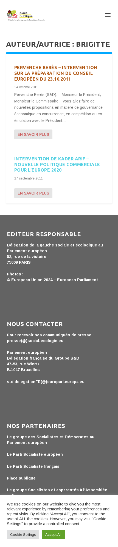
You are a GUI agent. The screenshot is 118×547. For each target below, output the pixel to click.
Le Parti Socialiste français (33, 466)
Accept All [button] (53, 535)
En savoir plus (33, 134)
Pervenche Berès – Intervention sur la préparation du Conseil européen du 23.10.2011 (55, 73)
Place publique (21, 478)
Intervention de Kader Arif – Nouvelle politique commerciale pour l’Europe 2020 (57, 164)
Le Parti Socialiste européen (35, 454)
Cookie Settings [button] (23, 535)
